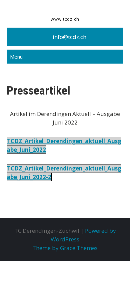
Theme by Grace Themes (65, 248)
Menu (16, 56)
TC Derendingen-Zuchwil (65, 8)
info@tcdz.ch (69, 37)
